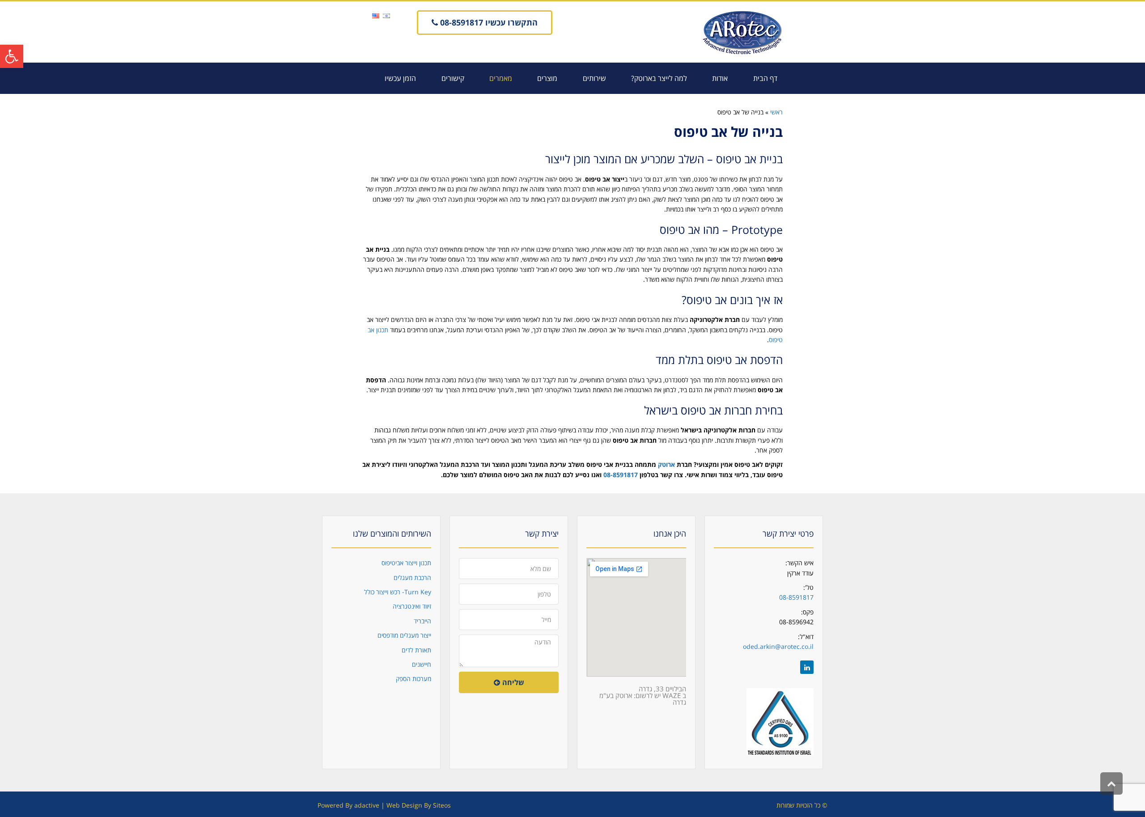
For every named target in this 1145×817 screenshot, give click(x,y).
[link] (11, 56)
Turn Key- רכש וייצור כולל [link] (397, 592)
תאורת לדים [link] (416, 650)
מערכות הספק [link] (413, 678)
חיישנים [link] (421, 664)
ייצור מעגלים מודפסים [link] (404, 635)
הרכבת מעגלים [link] (412, 577)
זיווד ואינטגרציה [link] (412, 606)
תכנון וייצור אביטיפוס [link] (406, 563)
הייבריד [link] (422, 621)
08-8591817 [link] (796, 597)
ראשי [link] (776, 112)
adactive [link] (366, 805)
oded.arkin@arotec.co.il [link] (778, 646)
